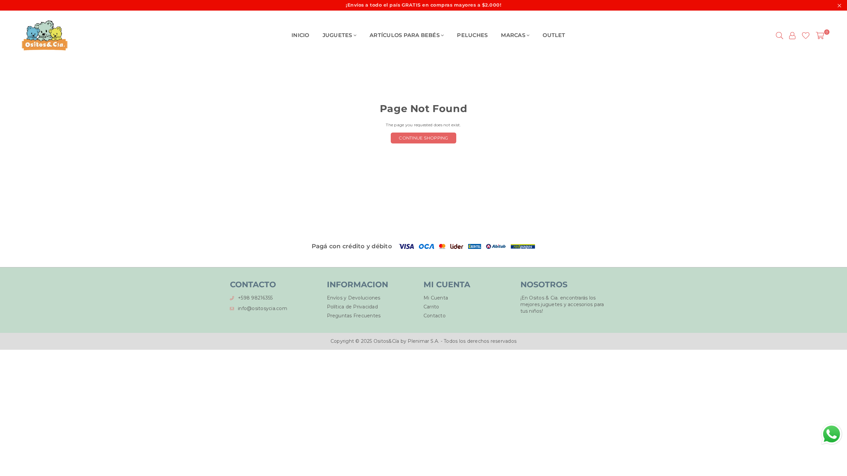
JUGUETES (338, 35)
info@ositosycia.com (262, 308)
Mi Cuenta (436, 298)
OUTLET (554, 35)
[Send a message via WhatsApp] (832, 434)
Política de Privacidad (352, 307)
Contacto (435, 316)
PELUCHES (472, 35)
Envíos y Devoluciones (353, 298)
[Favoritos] (806, 35)
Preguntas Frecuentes (354, 316)
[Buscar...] (779, 35)
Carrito (431, 307)
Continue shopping (423, 137)
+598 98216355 (255, 298)
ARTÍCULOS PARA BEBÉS (405, 35)
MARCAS (514, 35)
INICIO (300, 35)
